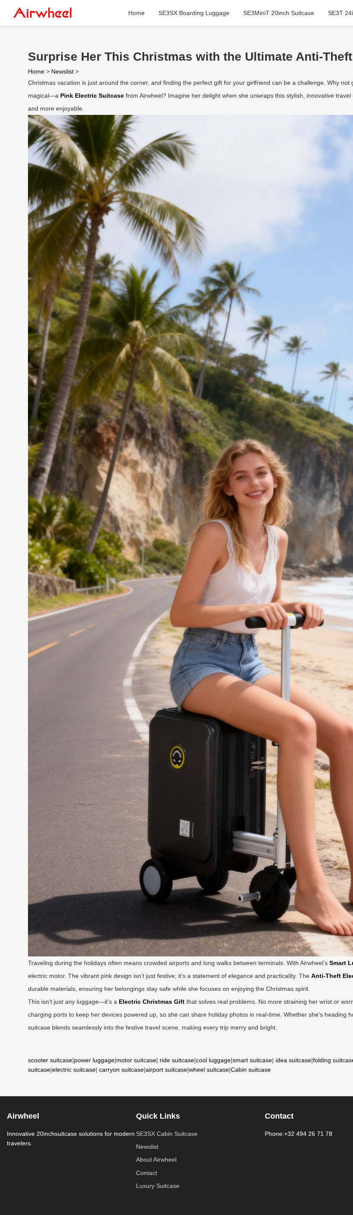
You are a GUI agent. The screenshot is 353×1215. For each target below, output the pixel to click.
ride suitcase (177, 1060)
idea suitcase (293, 1060)
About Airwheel (156, 1159)
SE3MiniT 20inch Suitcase (278, 12)
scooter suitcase (50, 1060)
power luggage (94, 1060)
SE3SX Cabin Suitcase (167, 1133)
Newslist (62, 71)
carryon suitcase (121, 1069)
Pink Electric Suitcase (92, 95)
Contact (146, 1172)
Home (136, 12)
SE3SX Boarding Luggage (193, 12)
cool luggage (213, 1060)
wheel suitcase (209, 1069)
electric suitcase (74, 1069)
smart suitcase (252, 1060)
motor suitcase (136, 1060)
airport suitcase (166, 1069)
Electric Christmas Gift (152, 1001)
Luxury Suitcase (158, 1185)
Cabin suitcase (251, 1069)
